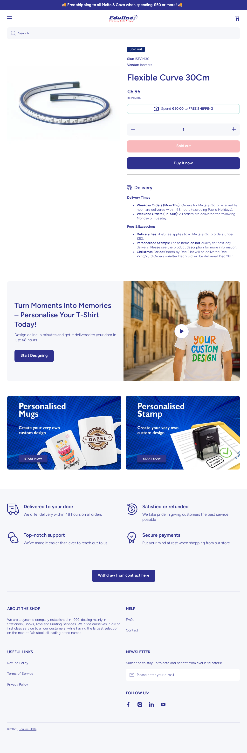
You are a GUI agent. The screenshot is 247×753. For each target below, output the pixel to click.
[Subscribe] (234, 675)
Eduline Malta (27, 729)
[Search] (11, 33)
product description (189, 247)
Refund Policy (17, 663)
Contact (132, 630)
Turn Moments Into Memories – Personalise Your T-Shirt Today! (62, 315)
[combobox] (123, 33)
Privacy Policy (17, 684)
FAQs (130, 620)
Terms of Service (20, 674)
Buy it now (183, 163)
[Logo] (123, 18)
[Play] (182, 331)
